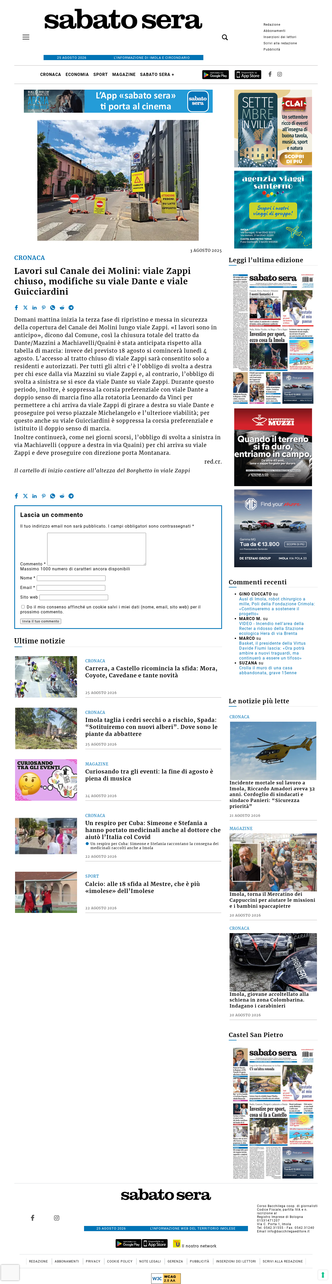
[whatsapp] (53, 307)
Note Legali (150, 1261)
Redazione (272, 24)
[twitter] (25, 307)
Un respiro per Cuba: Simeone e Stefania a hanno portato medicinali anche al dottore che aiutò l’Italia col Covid (153, 830)
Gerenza (176, 1261)
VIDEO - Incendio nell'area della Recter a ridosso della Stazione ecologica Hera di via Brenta (271, 628)
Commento (33, 564)
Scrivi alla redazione (280, 43)
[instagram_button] (279, 74)
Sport (100, 74)
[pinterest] (43, 307)
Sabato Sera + (157, 74)
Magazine (124, 74)
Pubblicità (272, 49)
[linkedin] (34, 307)
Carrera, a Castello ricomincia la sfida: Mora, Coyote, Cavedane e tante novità (151, 672)
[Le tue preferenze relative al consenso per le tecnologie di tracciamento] (323, 1275)
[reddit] (62, 307)
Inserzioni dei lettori (280, 37)
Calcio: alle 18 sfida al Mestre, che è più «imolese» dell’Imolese (142, 888)
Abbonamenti (275, 31)
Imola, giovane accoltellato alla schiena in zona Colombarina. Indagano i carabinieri (269, 1000)
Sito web (29, 597)
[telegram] (71, 307)
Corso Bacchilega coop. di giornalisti (287, 1206)
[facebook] (16, 307)
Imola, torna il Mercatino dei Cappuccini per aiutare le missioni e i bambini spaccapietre (272, 900)
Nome (28, 578)
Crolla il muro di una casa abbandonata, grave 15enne (268, 670)
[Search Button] (217, 34)
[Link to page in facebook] (32, 1217)
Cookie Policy (120, 1261)
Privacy (93, 1261)
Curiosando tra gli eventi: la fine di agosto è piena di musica (149, 775)
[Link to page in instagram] (56, 1217)
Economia (77, 74)
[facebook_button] (270, 74)
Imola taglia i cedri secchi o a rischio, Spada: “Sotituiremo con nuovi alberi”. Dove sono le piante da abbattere (151, 727)
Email (27, 587)
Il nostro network (199, 1246)
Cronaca (50, 74)
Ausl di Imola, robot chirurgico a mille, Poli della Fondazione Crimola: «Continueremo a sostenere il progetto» (277, 606)
